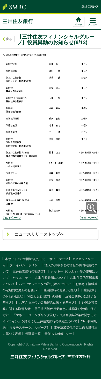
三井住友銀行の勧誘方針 (30, 271)
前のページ (12, 218)
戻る (9, 39)
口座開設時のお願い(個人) (59, 290)
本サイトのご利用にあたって (25, 259)
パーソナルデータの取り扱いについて (45, 284)
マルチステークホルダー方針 (30, 327)
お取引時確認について (50, 278)
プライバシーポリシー (25, 265)
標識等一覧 (33, 334)
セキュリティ (22, 278)
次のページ (89, 218)
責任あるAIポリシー (58, 334)
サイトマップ (58, 259)
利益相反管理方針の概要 (44, 296)
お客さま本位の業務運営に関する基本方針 (48, 302)
